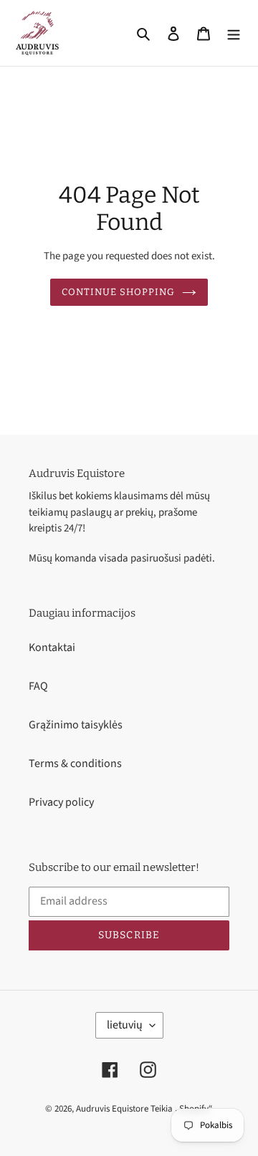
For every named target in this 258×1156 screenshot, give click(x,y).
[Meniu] (234, 33)
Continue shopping (119, 291)
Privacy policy (61, 802)
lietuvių (125, 1025)
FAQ (38, 686)
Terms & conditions (75, 763)
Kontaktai (52, 647)
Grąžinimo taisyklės (76, 725)
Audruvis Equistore (112, 1108)
